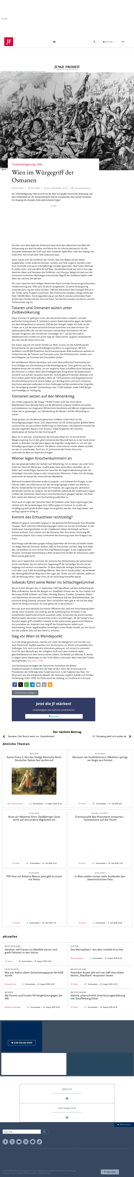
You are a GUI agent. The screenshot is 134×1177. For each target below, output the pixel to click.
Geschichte (17, 188)
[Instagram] (26, 1141)
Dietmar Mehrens (77, 958)
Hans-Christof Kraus (15, 804)
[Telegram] (32, 1141)
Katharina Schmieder (13, 1007)
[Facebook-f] (5, 1141)
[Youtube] (19, 1141)
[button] (54, 42)
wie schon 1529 (35, 660)
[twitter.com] (12, 1141)
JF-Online (82, 804)
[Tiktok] (39, 1141)
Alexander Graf (10, 984)
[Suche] (44, 1132)
